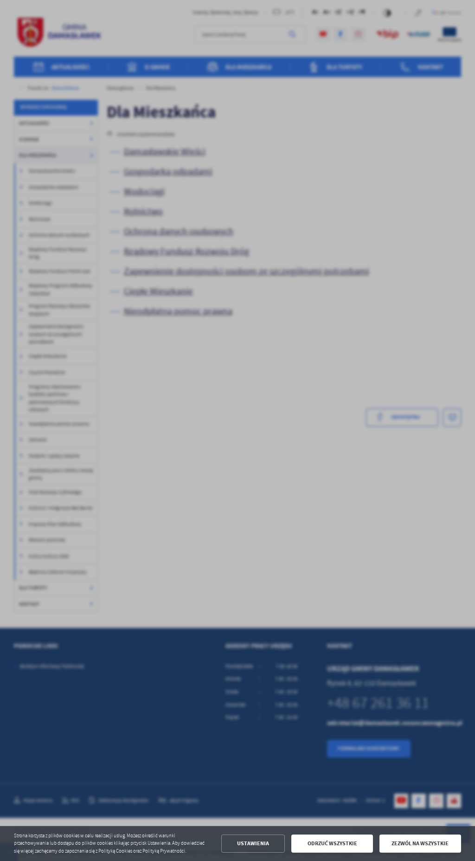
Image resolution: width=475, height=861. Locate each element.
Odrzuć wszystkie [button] (332, 843)
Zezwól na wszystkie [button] (420, 843)
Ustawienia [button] (253, 843)
